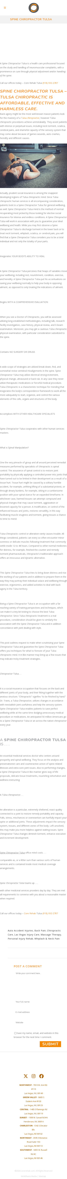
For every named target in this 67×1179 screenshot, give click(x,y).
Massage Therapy (51, 934)
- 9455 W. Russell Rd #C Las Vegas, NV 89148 (33, 1154)
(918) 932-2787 (50, 82)
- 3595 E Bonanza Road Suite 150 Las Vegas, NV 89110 (33, 1142)
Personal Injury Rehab (20, 938)
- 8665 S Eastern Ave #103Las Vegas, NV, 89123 (33, 1101)
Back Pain (40, 930)
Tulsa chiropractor (30, 117)
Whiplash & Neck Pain (47, 938)
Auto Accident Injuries (20, 930)
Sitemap (42, 1176)
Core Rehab (30, 913)
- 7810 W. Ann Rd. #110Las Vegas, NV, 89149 (33, 1089)
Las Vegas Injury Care (26, 934)
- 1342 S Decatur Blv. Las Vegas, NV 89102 (33, 1129)
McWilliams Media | (30, 1176)
